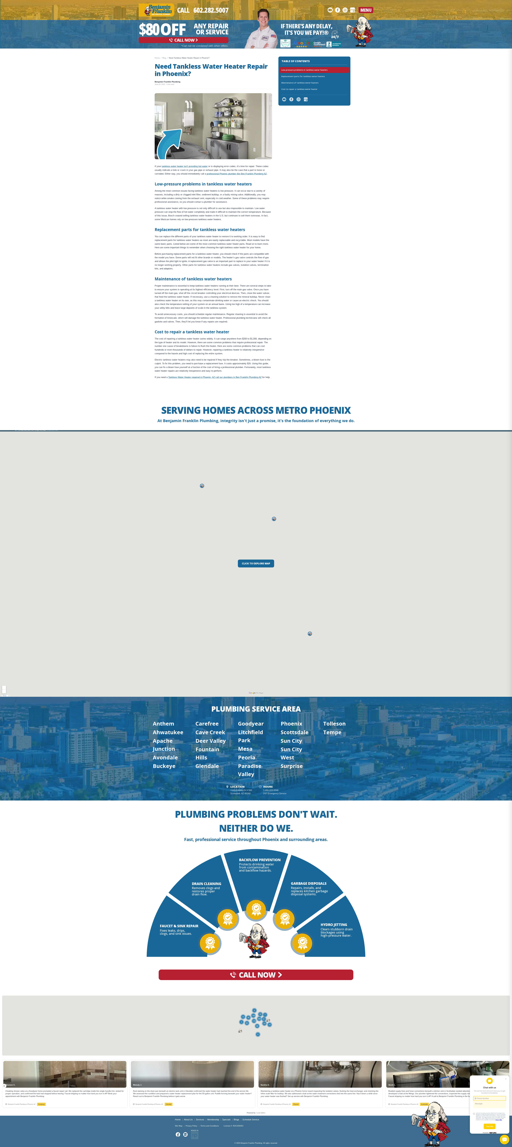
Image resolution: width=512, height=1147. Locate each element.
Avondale (165, 757)
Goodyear (251, 723)
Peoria (246, 757)
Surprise (292, 766)
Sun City (291, 740)
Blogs (236, 1119)
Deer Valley (210, 740)
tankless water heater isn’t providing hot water (185, 166)
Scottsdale (295, 732)
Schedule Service (250, 1119)
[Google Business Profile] (352, 10)
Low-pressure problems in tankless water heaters (304, 70)
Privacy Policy (191, 1126)
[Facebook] (338, 10)
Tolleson (334, 723)
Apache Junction (164, 744)
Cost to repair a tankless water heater (299, 89)
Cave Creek (210, 732)
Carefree (207, 723)
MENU (365, 10)
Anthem (163, 723)
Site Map (178, 1126)
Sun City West (291, 753)
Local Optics (260, 1113)
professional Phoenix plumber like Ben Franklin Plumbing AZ (237, 174)
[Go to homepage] (359, 31)
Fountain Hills (207, 753)
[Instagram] (345, 10)
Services (200, 1119)
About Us (188, 1119)
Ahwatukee (168, 732)
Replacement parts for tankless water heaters (303, 76)
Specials (226, 1119)
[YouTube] (330, 10)
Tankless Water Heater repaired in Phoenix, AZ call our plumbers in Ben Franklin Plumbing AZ (214, 377)
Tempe (332, 732)
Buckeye (164, 766)
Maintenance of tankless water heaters (299, 82)
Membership (213, 1119)
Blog (164, 58)
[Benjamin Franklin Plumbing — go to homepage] (156, 10)
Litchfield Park (250, 736)
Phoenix (291, 723)
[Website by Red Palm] (195, 1134)
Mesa (245, 748)
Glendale (207, 766)
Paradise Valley (249, 770)
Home (157, 58)
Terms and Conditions (209, 1126)
